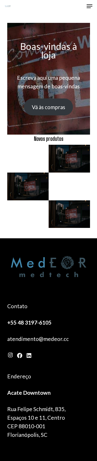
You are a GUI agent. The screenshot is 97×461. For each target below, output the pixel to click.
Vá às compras (48, 107)
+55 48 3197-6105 (29, 322)
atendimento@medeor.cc (38, 338)
